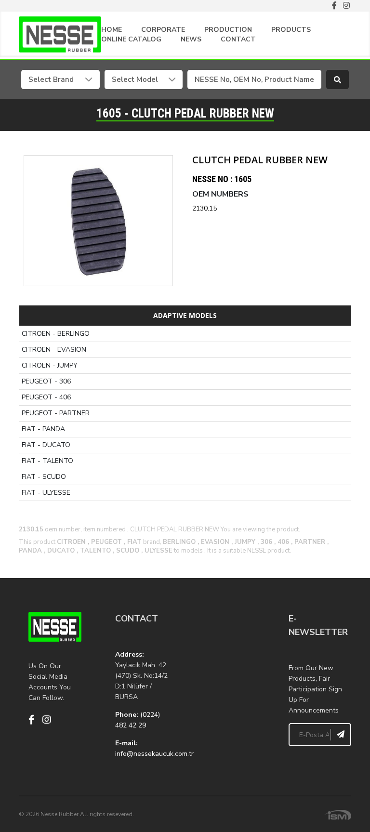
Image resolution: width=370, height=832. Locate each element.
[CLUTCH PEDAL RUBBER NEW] (98, 220)
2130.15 (204, 208)
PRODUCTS (291, 29)
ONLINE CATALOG (131, 39)
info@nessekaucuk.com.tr (154, 753)
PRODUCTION (228, 29)
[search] (337, 79)
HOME (111, 29)
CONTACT (238, 39)
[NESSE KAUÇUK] (228, 660)
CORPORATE (163, 29)
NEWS (191, 39)
